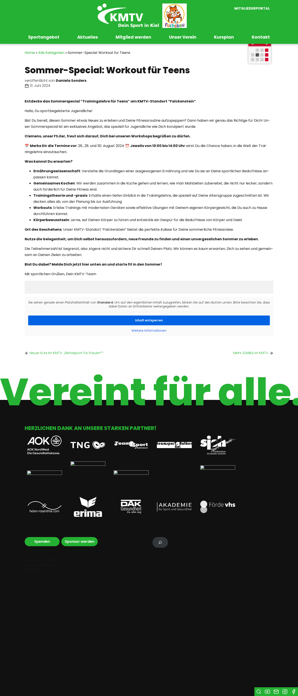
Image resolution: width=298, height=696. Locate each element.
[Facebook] (293, 691)
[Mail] (276, 691)
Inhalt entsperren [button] (149, 320)
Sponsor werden (79, 541)
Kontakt (261, 37)
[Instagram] (285, 691)
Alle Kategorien (51, 52)
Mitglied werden (133, 37)
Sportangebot (43, 37)
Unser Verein (182, 37)
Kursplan (224, 37)
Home (30, 52)
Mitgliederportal (252, 8)
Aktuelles (87, 37)
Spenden (42, 541)
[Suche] (258, 691)
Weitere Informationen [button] (149, 331)
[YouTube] (267, 691)
